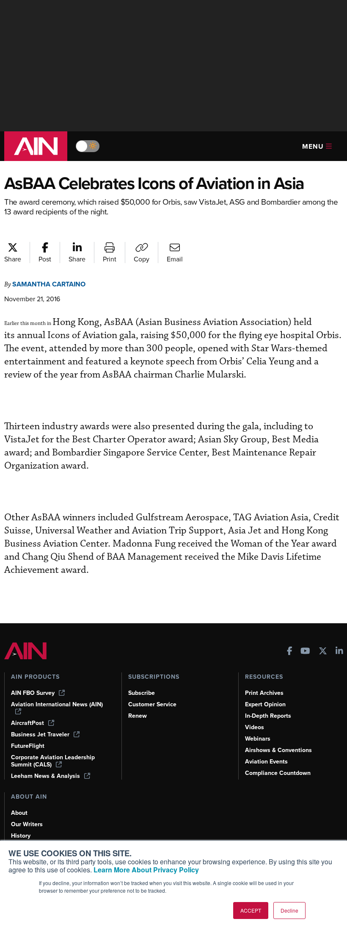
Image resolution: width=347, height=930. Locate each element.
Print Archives (264, 693)
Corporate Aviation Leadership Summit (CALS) (53, 761)
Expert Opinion (265, 704)
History (20, 835)
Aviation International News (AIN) (57, 704)
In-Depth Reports (268, 715)
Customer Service (152, 704)
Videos (254, 727)
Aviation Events (266, 761)
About (19, 812)
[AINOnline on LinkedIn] (339, 652)
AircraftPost (27, 723)
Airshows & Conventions (278, 750)
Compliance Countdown (278, 773)
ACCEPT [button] (250, 910)
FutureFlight (27, 746)
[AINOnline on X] (323, 652)
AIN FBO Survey (33, 693)
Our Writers (27, 824)
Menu (313, 146)
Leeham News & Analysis (45, 776)
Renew (137, 715)
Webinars (257, 738)
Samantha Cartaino (48, 284)
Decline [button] (289, 910)
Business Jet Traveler (40, 734)
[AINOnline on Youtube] (305, 652)
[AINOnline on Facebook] (289, 652)
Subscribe (141, 693)
